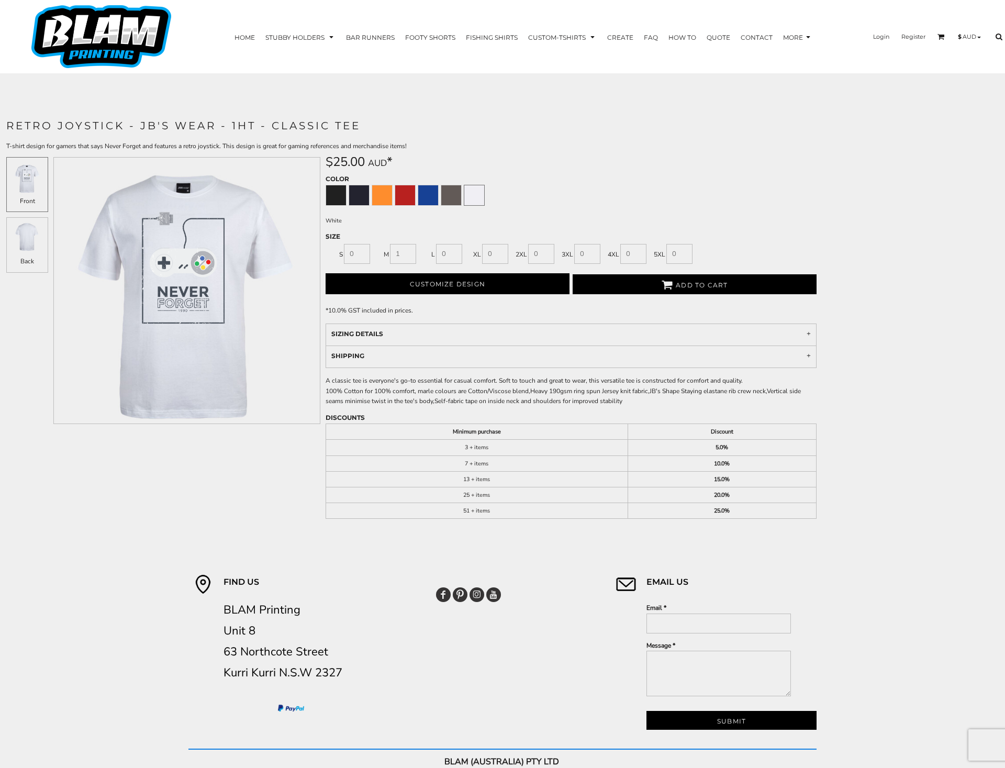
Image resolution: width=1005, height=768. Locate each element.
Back (27, 261)
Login (881, 36)
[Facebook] (443, 594)
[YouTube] (493, 594)
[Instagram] (477, 594)
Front (27, 201)
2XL (521, 254)
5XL (659, 254)
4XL (613, 254)
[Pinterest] (460, 594)
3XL (567, 254)
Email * (656, 608)
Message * (660, 645)
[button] (300, 36)
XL (477, 254)
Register (913, 36)
